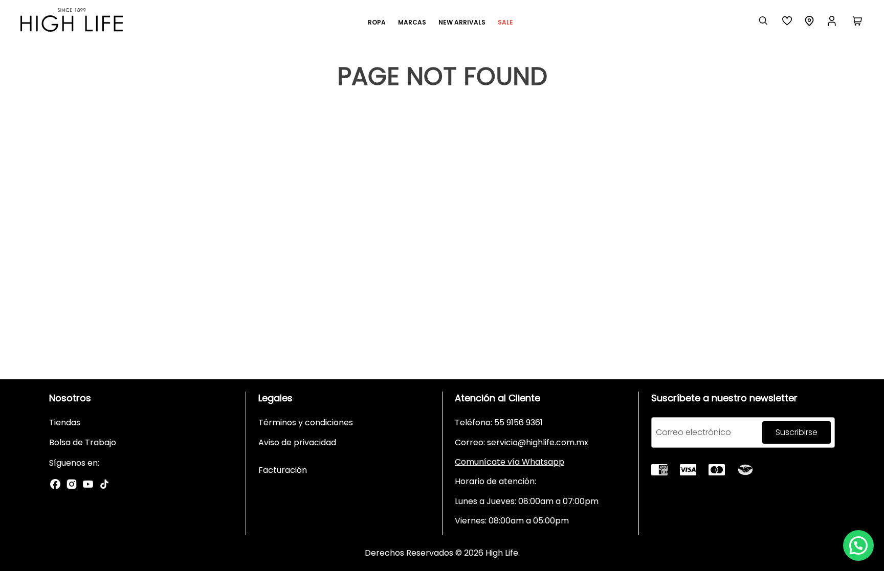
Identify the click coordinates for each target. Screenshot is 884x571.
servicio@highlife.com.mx (537, 442)
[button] (858, 545)
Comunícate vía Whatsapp (509, 462)
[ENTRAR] (833, 21)
